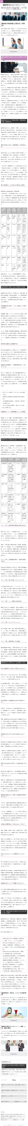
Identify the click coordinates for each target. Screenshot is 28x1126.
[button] (14, 1)
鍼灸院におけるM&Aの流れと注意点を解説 (13, 1066)
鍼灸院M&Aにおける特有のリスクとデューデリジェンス (13, 1097)
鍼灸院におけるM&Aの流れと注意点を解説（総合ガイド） (13, 1085)
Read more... (14, 51)
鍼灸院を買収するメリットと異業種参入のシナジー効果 (13, 1101)
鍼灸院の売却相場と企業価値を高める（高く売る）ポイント (13, 1091)
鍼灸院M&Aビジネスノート (14, 5)
